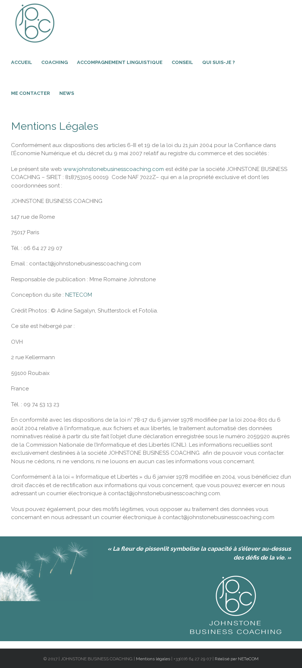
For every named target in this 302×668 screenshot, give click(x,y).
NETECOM (78, 295)
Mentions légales (153, 658)
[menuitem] (26, 61)
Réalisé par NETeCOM (237, 658)
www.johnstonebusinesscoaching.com (113, 169)
